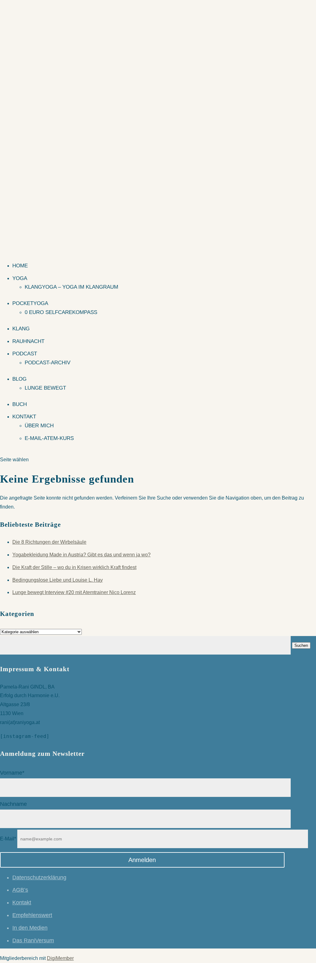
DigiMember (60, 958)
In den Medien (30, 928)
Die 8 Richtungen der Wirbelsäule (49, 542)
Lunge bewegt (45, 388)
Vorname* (12, 773)
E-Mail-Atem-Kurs (49, 438)
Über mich (39, 426)
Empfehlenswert (32, 915)
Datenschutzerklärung (39, 877)
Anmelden (142, 859)
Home (20, 266)
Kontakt (24, 417)
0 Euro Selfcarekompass (61, 312)
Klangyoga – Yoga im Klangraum (71, 287)
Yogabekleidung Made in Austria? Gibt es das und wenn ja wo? (81, 554)
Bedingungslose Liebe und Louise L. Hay (57, 580)
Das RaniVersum (33, 940)
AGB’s (20, 890)
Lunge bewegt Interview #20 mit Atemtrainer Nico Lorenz (74, 592)
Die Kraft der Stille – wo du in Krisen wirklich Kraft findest (74, 567)
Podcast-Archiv (47, 363)
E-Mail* (8, 838)
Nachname (13, 804)
